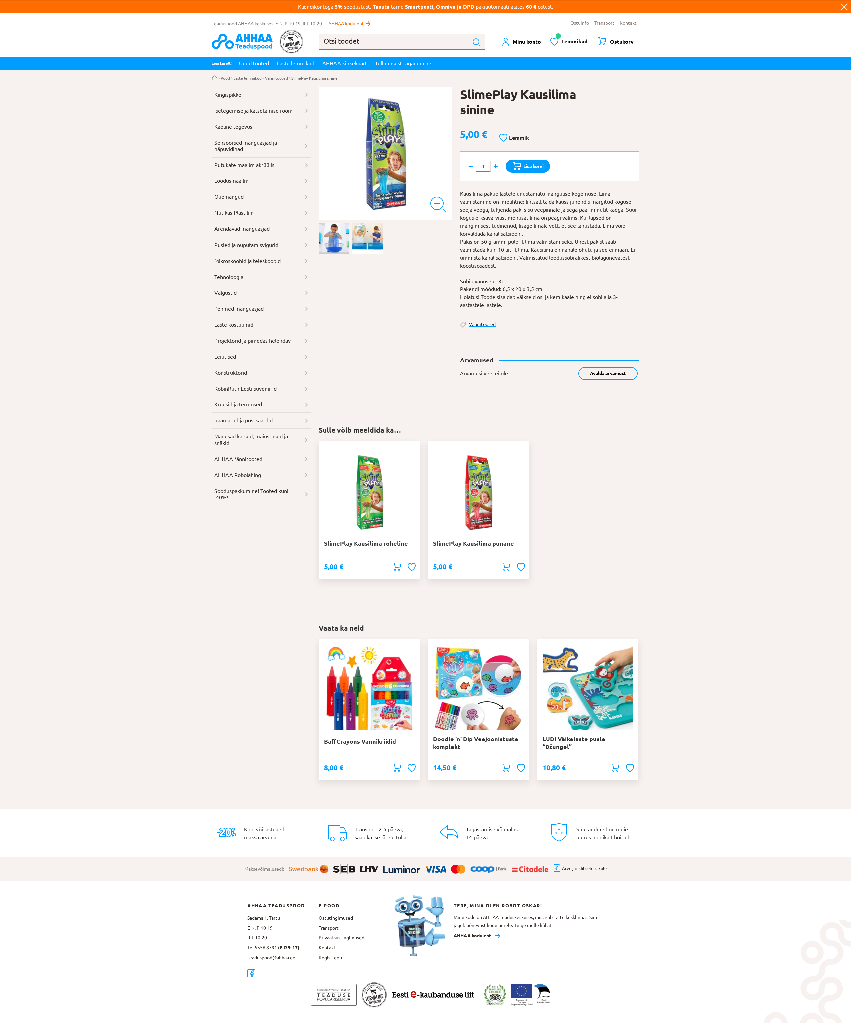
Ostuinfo (579, 23)
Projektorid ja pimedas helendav (252, 341)
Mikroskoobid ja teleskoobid (247, 261)
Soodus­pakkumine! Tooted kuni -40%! (251, 494)
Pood (225, 78)
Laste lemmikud (295, 63)
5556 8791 (266, 947)
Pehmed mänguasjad (239, 309)
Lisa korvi (533, 166)
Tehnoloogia (228, 277)
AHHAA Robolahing (237, 475)
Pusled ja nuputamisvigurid (246, 245)
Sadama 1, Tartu (263, 918)
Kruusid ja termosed (238, 404)
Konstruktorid (230, 373)
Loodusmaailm (231, 181)
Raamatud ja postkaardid (243, 420)
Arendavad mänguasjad (242, 229)
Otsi (476, 42)
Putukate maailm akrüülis (244, 165)
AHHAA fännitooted (238, 459)
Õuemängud (229, 197)
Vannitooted (276, 78)
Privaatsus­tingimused (341, 937)
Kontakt (628, 23)
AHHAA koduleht (346, 23)
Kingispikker (228, 95)
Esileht (214, 78)
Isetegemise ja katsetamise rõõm (253, 111)
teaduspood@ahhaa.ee (271, 957)
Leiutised (225, 357)
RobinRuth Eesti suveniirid (245, 389)
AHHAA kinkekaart (344, 63)
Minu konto (527, 42)
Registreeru (331, 957)
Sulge (844, 6)
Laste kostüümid (233, 325)
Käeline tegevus (233, 127)
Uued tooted (254, 63)
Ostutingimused (336, 918)
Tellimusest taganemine (403, 63)
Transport (604, 23)
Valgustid (225, 293)
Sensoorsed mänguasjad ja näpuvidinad (245, 146)
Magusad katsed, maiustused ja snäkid (251, 439)
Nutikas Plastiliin (234, 213)
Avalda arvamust (608, 373)
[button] (514, 138)
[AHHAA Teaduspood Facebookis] (282, 973)
